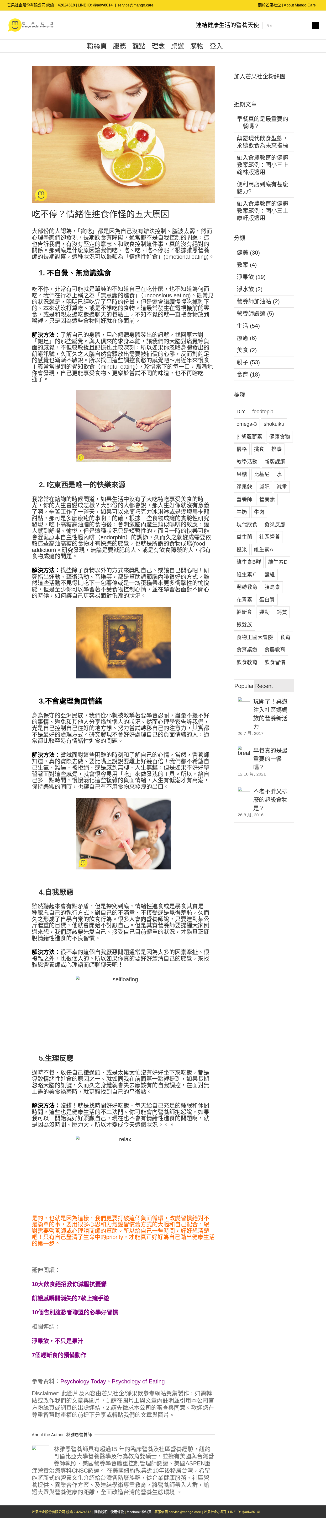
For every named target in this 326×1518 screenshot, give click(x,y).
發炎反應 (274, 524)
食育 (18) (248, 374)
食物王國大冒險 (255, 637)
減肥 (264, 487)
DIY (241, 412)
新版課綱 (274, 462)
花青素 (244, 600)
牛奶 (242, 512)
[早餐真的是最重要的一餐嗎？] (244, 749)
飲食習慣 (274, 662)
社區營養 (269, 537)
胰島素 (272, 587)
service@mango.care (135, 5)
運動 (264, 612)
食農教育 (274, 650)
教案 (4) (247, 265)
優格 (242, 449)
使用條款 (117, 1512)
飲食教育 (247, 662)
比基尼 (262, 474)
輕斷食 (244, 612)
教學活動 (247, 462)
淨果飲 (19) (251, 277)
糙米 (242, 549)
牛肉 (259, 512)
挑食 (259, 449)
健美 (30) (248, 252)
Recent (264, 686)
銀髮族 (244, 625)
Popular (244, 686)
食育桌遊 (247, 650)
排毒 (276, 449)
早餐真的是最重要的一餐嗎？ (270, 758)
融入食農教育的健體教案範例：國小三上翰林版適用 (262, 164)
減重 (282, 487)
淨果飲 (244, 487)
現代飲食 (247, 524)
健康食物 (279, 437)
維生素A (263, 549)
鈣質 (282, 612)
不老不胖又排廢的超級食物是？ (270, 799)
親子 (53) (248, 362)
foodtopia (262, 412)
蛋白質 (267, 600)
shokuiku (274, 424)
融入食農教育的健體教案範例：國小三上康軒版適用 (262, 210)
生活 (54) (248, 325)
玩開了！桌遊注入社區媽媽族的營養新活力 (270, 714)
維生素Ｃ (247, 575)
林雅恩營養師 (79, 1434)
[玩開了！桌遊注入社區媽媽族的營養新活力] (244, 700)
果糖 (242, 474)
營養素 (267, 499)
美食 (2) (247, 350)
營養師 (244, 499)
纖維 (269, 575)
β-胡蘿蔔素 (249, 437)
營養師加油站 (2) (258, 301)
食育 (285, 637)
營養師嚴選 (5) (255, 313)
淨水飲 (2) (250, 289)
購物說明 (101, 1512)
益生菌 (244, 537)
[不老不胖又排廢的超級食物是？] (244, 790)
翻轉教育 (247, 587)
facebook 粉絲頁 (139, 1512)
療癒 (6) (247, 338)
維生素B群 (249, 562)
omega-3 (247, 424)
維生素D (278, 562)
